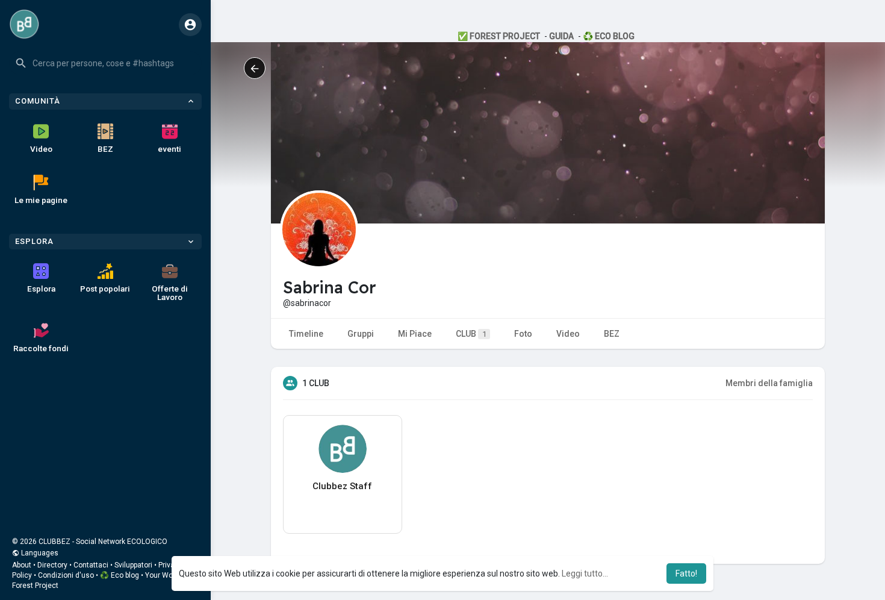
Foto (523, 334)
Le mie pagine (40, 200)
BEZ (105, 149)
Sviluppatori (133, 565)
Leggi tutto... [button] (585, 573)
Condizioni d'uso (66, 575)
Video (41, 149)
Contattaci (90, 565)
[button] (105, 63)
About (21, 565)
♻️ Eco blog (119, 575)
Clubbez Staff (342, 486)
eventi (169, 149)
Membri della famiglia (769, 383)
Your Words (164, 575)
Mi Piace (415, 334)
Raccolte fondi (41, 348)
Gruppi (360, 334)
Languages (38, 553)
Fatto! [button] (686, 573)
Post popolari (105, 288)
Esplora (41, 288)
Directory (52, 565)
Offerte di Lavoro (170, 293)
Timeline (306, 334)
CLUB (471, 334)
